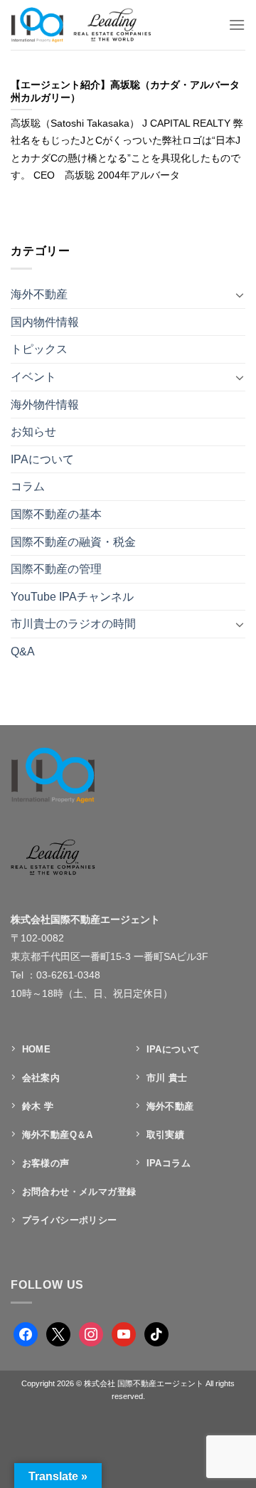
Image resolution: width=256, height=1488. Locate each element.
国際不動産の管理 (56, 569)
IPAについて (42, 459)
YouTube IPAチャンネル (72, 597)
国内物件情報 (45, 322)
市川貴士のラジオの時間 (73, 624)
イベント (33, 377)
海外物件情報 (45, 405)
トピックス (39, 349)
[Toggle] (239, 294)
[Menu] (236, 24)
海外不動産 (39, 294)
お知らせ (33, 432)
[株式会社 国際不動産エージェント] (95, 25)
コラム (28, 486)
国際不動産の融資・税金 (73, 542)
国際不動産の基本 (56, 514)
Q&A (23, 651)
